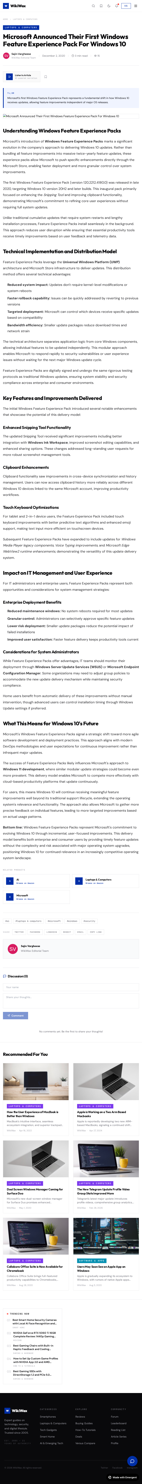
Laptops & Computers (25, 19)
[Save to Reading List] (46, 77)
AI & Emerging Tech (51, 1443)
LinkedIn (52, 932)
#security (89, 921)
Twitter (19, 932)
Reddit (67, 932)
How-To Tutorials (85, 1430)
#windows (72, 921)
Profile (114, 1443)
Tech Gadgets (48, 1430)
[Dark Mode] (109, 6)
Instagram (132, 1467)
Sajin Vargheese (30, 946)
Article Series (118, 1436)
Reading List (118, 1430)
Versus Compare (85, 1443)
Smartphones (48, 1416)
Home (5, 19)
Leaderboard (118, 1423)
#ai (7, 921)
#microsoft (54, 921)
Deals (78, 1436)
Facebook (35, 932)
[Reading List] (101, 6)
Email (80, 932)
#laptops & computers (28, 921)
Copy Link (96, 932)
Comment (17, 1015)
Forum (114, 1416)
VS (126, 5)
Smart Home (47, 1436)
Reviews (80, 1416)
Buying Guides (84, 1423)
